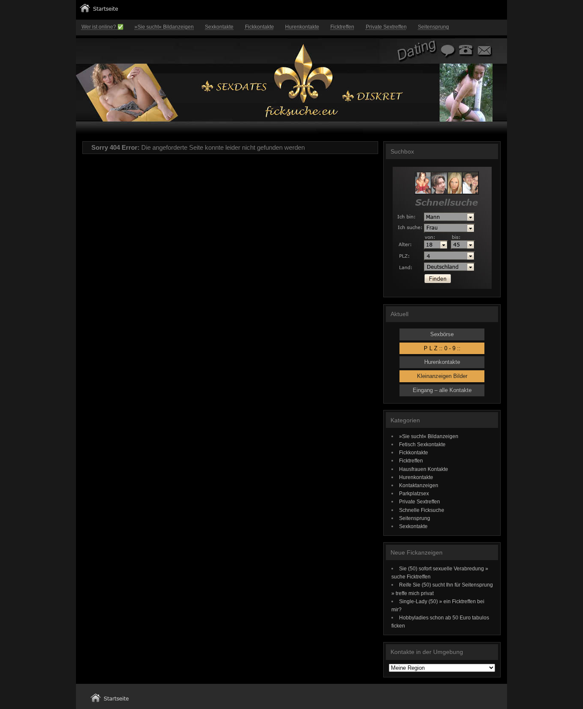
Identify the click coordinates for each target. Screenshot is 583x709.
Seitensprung (433, 26)
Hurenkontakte (302, 26)
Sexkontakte (219, 26)
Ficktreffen (342, 26)
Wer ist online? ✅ (102, 26)
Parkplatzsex (414, 493)
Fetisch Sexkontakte (422, 444)
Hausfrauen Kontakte (423, 469)
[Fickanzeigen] (99, 10)
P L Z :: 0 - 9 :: (442, 348)
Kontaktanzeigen (418, 485)
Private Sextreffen (386, 26)
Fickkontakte (259, 26)
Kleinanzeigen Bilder (442, 376)
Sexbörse (442, 334)
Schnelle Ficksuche (421, 510)
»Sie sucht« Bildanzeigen (164, 26)
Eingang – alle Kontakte (442, 390)
